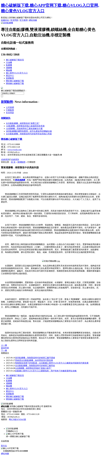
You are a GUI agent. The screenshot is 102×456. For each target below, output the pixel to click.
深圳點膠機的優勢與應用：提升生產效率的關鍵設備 (29, 131)
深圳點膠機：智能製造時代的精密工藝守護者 (35, 358)
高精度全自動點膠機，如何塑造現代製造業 (34, 360)
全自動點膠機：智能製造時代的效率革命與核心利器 (29, 134)
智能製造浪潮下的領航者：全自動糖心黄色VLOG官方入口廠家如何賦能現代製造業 (52, 363)
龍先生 (4, 446)
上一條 (4, 345)
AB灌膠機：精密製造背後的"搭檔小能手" (33, 368)
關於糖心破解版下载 (15, 81)
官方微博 (24, 20)
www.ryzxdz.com (14, 149)
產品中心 (10, 75)
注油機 (9, 62)
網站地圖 (33, 20)
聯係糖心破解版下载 (15, 83)
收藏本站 (5, 20)
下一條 (4, 350)
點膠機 (9, 65)
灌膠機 (9, 68)
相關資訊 (5, 118)
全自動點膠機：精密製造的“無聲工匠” (23, 123)
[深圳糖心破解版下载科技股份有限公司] (7, 23)
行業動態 (10, 110)
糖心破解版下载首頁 (15, 60)
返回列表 (5, 348)
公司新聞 (10, 107)
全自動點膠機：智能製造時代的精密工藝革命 (35, 365)
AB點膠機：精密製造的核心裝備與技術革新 (25, 126)
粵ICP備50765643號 (17, 419)
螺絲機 (9, 70)
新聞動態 (10, 78)
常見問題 (14, 20)
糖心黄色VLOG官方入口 (17, 73)
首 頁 (13, 162)
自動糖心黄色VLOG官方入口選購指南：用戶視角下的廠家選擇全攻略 (46, 371)
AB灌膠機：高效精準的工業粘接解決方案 (24, 129)
